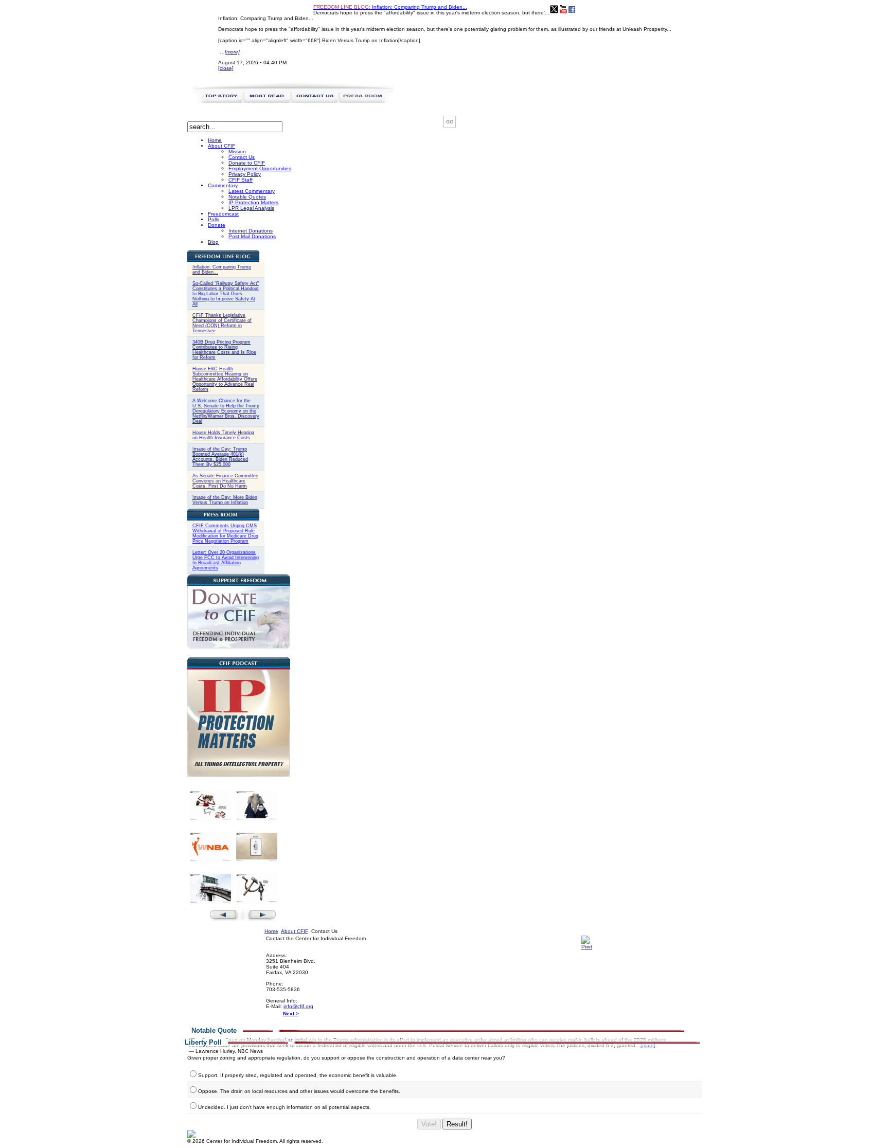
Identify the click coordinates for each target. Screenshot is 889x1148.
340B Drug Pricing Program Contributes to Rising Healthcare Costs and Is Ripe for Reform (224, 349)
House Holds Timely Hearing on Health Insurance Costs (223, 435)
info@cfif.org (298, 1006)
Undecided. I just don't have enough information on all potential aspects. (284, 1107)
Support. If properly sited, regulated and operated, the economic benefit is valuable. (298, 1075)
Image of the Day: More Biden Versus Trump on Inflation (224, 500)
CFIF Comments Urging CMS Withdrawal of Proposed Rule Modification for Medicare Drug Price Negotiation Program (225, 533)
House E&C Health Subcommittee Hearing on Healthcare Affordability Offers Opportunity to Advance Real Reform (224, 379)
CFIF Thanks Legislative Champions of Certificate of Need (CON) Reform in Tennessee (222, 323)
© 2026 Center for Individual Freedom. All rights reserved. (255, 1141)
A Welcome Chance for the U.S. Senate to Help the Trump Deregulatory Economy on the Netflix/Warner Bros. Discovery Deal (225, 411)
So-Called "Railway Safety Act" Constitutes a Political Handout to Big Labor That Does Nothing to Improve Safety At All (225, 294)
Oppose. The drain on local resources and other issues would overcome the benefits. (299, 1091)
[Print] (586, 946)
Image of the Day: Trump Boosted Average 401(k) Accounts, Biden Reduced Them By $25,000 (220, 456)
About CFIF (294, 931)
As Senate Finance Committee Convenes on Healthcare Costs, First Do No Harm (225, 481)
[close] (226, 68)
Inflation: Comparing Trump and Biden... (390, 7)
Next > (291, 1013)
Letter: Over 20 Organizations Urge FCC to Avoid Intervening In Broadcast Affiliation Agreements (225, 560)
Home (271, 931)
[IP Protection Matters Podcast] (238, 775)
